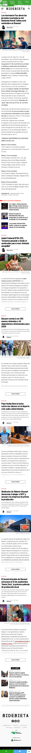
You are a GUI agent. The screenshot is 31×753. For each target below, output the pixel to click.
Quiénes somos (7, 725)
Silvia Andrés (10, 27)
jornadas (5, 195)
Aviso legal (9, 727)
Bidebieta (9, 337)
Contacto (15, 725)
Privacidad (17, 727)
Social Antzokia (13, 195)
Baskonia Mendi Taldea (17, 193)
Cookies (24, 727)
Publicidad (23, 725)
